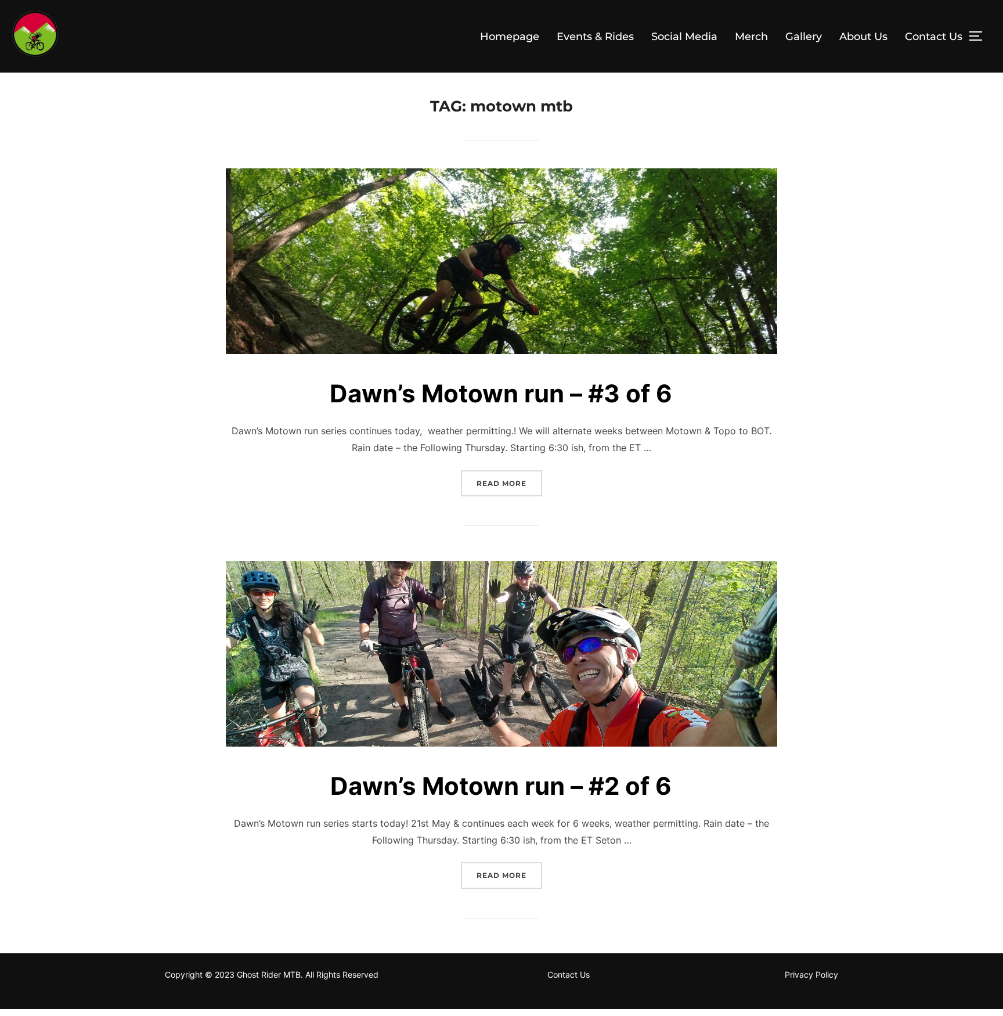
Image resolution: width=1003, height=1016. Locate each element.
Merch (751, 36)
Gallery (803, 36)
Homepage (509, 36)
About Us (863, 36)
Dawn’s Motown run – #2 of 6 (501, 786)
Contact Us (933, 36)
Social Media (684, 36)
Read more (509, 483)
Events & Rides (595, 36)
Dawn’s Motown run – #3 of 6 (501, 393)
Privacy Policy (811, 974)
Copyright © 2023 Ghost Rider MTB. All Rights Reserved (271, 974)
